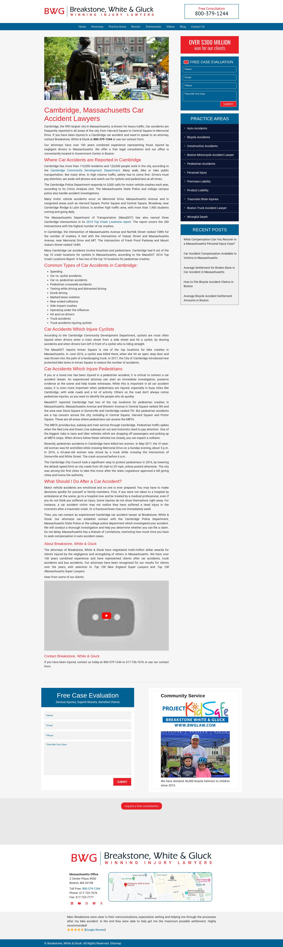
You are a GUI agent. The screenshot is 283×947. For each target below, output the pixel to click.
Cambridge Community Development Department (85, 170)
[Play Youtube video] (106, 616)
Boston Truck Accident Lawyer (207, 208)
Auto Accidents (197, 128)
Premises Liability (199, 181)
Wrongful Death (197, 217)
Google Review (95, 930)
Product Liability (197, 190)
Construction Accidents (202, 146)
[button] (72, 903)
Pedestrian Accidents (201, 163)
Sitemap (115, 943)
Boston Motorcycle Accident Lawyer (210, 155)
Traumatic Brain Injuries (202, 199)
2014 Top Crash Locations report (108, 222)
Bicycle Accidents (198, 137)
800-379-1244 (211, 13)
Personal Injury (197, 172)
